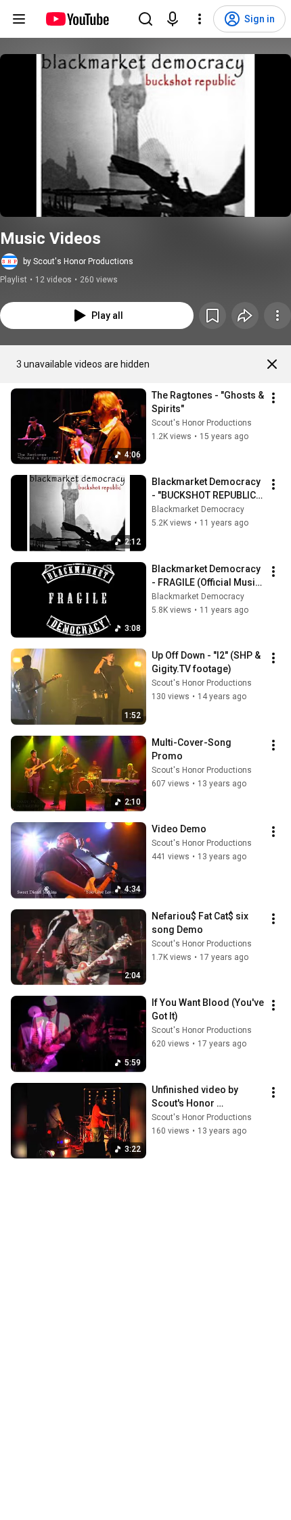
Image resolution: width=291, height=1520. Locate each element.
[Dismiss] (272, 364)
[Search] (145, 19)
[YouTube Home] (76, 19)
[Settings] (200, 19)
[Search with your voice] (172, 18)
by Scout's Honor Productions (78, 261)
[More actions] (277, 315)
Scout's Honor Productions (202, 423)
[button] (145, 135)
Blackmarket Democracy (198, 509)
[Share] (245, 315)
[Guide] (19, 19)
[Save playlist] (212, 315)
